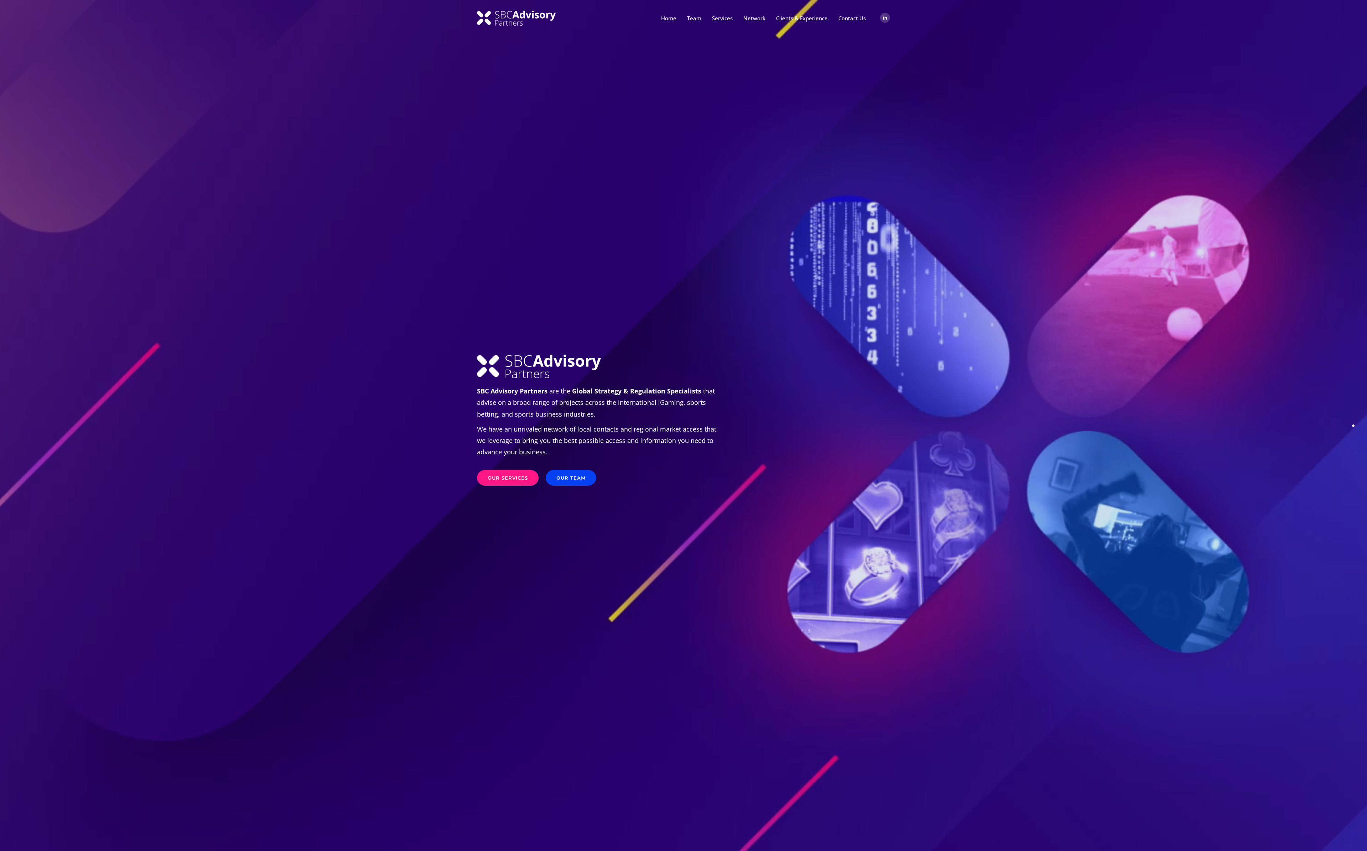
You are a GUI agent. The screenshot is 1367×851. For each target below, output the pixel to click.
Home (668, 18)
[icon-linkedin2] (885, 18)
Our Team (571, 478)
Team (694, 18)
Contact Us (852, 18)
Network (754, 18)
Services (722, 18)
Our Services (508, 478)
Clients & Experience (802, 18)
